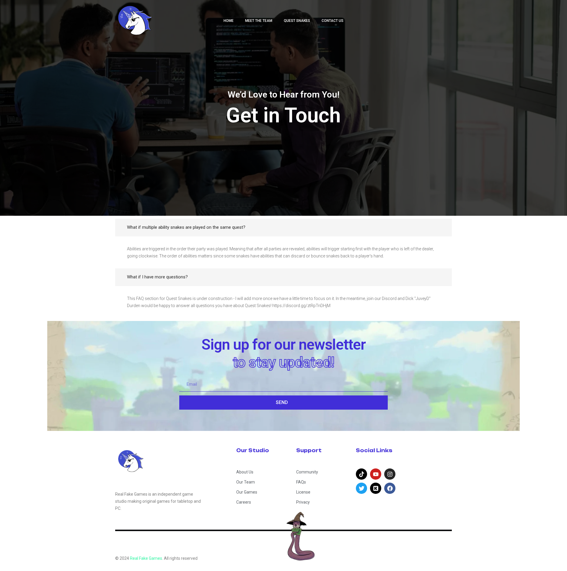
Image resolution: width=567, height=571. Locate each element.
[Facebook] (389, 488)
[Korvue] (375, 488)
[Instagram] (389, 474)
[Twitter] (361, 488)
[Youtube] (375, 474)
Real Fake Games (146, 558)
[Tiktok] (361, 474)
